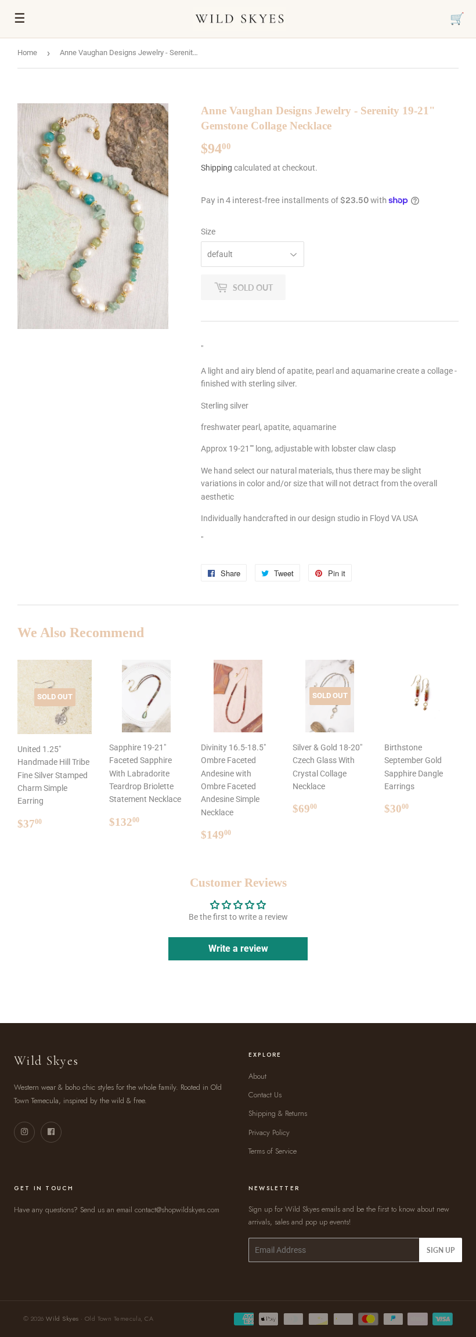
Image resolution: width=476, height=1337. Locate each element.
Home (27, 52)
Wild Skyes (62, 1318)
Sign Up (441, 1250)
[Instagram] (24, 1132)
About (257, 1076)
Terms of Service (272, 1151)
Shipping (216, 167)
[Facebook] (51, 1132)
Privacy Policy (269, 1132)
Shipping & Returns (277, 1113)
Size (208, 231)
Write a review (238, 948)
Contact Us (265, 1094)
